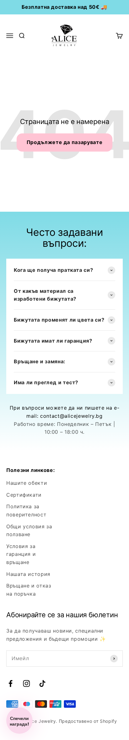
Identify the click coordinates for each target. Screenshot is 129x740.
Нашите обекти (26, 483)
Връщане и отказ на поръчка (28, 589)
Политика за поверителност (26, 510)
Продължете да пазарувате (64, 142)
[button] (19, 720)
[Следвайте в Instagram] (26, 683)
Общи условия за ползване (29, 530)
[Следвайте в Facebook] (10, 683)
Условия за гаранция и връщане (21, 554)
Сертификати (24, 495)
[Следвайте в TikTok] (42, 683)
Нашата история (28, 574)
